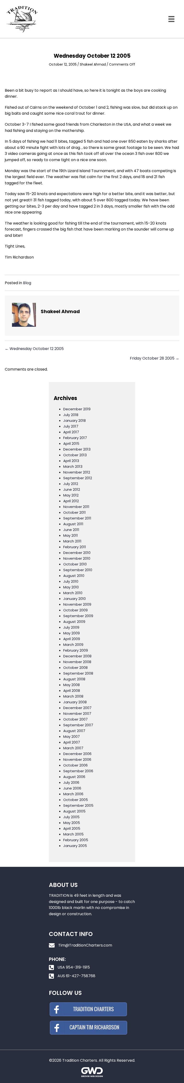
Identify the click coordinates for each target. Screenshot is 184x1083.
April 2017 (71, 431)
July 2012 (70, 483)
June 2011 (71, 529)
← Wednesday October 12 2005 (34, 348)
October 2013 (75, 454)
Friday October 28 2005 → (154, 358)
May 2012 (71, 495)
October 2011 (74, 512)
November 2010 (76, 558)
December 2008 (77, 656)
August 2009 (74, 621)
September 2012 (77, 477)
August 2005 (74, 811)
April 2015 (71, 443)
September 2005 (78, 805)
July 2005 (71, 816)
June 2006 (72, 788)
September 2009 (78, 615)
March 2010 (72, 592)
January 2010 (74, 598)
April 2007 (71, 742)
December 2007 (77, 707)
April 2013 (71, 460)
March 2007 (73, 747)
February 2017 (75, 437)
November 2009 (77, 604)
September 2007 (78, 725)
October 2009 (75, 610)
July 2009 (71, 627)
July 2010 (70, 581)
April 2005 (71, 828)
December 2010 (77, 552)
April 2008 (71, 690)
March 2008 (73, 696)
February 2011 (74, 546)
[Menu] (171, 19)
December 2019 (77, 409)
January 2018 (74, 420)
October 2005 (75, 799)
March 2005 (73, 834)
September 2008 (78, 673)
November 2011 (76, 506)
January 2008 (75, 702)
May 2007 (71, 736)
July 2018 (70, 414)
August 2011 (73, 523)
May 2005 (71, 822)
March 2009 (73, 644)
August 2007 (74, 730)
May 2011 (70, 535)
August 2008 (74, 679)
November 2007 (77, 713)
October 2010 (75, 564)
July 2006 (71, 782)
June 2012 (71, 489)
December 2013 (77, 449)
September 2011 (77, 518)
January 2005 (75, 845)
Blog (27, 283)
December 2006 (77, 753)
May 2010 (71, 587)
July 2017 (70, 426)
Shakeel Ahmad (93, 64)
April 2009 (71, 638)
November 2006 (77, 759)
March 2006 (73, 793)
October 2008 (75, 667)
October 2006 (75, 765)
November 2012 (76, 472)
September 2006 (78, 770)
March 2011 (72, 541)
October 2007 (75, 719)
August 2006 (74, 776)
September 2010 (77, 569)
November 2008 (77, 661)
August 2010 (73, 575)
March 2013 (72, 466)
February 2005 (75, 839)
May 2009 (71, 633)
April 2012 (71, 500)
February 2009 (75, 650)
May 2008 (71, 684)
